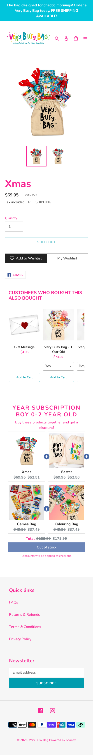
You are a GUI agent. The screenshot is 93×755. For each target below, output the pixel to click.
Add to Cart (24, 377)
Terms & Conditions (25, 626)
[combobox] (58, 366)
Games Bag (26, 524)
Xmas (26, 471)
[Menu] (85, 38)
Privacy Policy (20, 639)
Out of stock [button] (46, 547)
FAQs (13, 602)
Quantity (11, 218)
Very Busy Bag (38, 740)
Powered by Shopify (62, 740)
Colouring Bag (66, 524)
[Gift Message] (24, 325)
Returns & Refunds (24, 614)
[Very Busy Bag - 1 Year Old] (58, 325)
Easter (66, 471)
